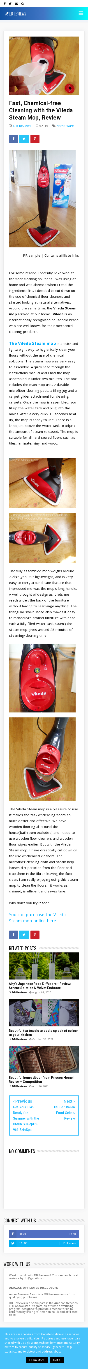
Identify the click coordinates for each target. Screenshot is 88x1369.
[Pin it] (34, 139)
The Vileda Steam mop (32, 343)
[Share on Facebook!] (13, 139)
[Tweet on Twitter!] (24, 139)
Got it (56, 1360)
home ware (65, 126)
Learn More (36, 1360)
